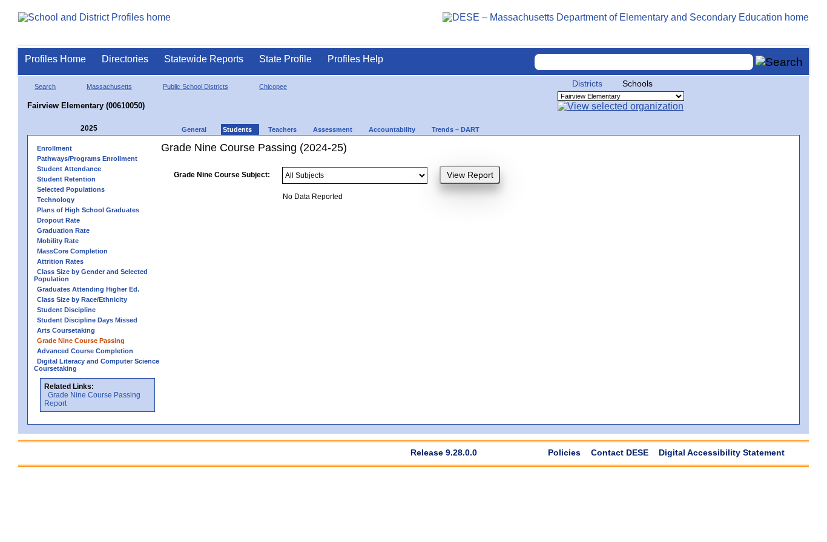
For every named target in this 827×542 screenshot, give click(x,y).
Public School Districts (195, 86)
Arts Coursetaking (66, 330)
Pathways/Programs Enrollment (87, 158)
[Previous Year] (72, 128)
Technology (55, 199)
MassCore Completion (72, 251)
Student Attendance (69, 168)
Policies (564, 452)
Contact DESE (619, 452)
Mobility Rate (58, 240)
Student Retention (66, 179)
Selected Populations (71, 189)
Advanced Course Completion (85, 350)
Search (45, 86)
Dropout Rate (58, 220)
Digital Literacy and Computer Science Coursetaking (96, 365)
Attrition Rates (60, 261)
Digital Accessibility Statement (722, 452)
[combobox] (644, 62)
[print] (599, 152)
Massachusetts (109, 86)
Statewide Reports (203, 59)
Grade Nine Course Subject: (222, 175)
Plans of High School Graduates (88, 210)
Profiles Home (55, 59)
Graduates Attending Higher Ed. (88, 289)
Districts (587, 83)
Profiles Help (355, 59)
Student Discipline (66, 309)
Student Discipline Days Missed (87, 320)
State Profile (285, 59)
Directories (125, 59)
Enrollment (54, 148)
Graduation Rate (63, 230)
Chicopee (273, 86)
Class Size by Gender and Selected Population (91, 275)
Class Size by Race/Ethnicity (82, 299)
